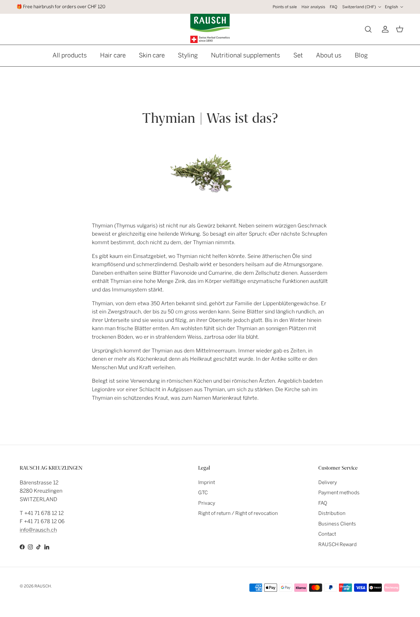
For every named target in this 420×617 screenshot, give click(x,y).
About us (329, 55)
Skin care (152, 55)
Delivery (327, 482)
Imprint (206, 482)
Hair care (113, 55)
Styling (188, 55)
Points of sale (285, 7)
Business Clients (337, 524)
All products (69, 55)
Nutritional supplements (245, 55)
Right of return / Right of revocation (238, 513)
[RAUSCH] (210, 28)
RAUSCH (42, 586)
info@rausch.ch (38, 530)
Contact (327, 534)
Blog (361, 55)
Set (298, 55)
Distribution (332, 513)
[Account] (384, 29)
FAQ (333, 7)
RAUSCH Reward (337, 544)
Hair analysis (313, 7)
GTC (203, 493)
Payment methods (339, 493)
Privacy (206, 503)
